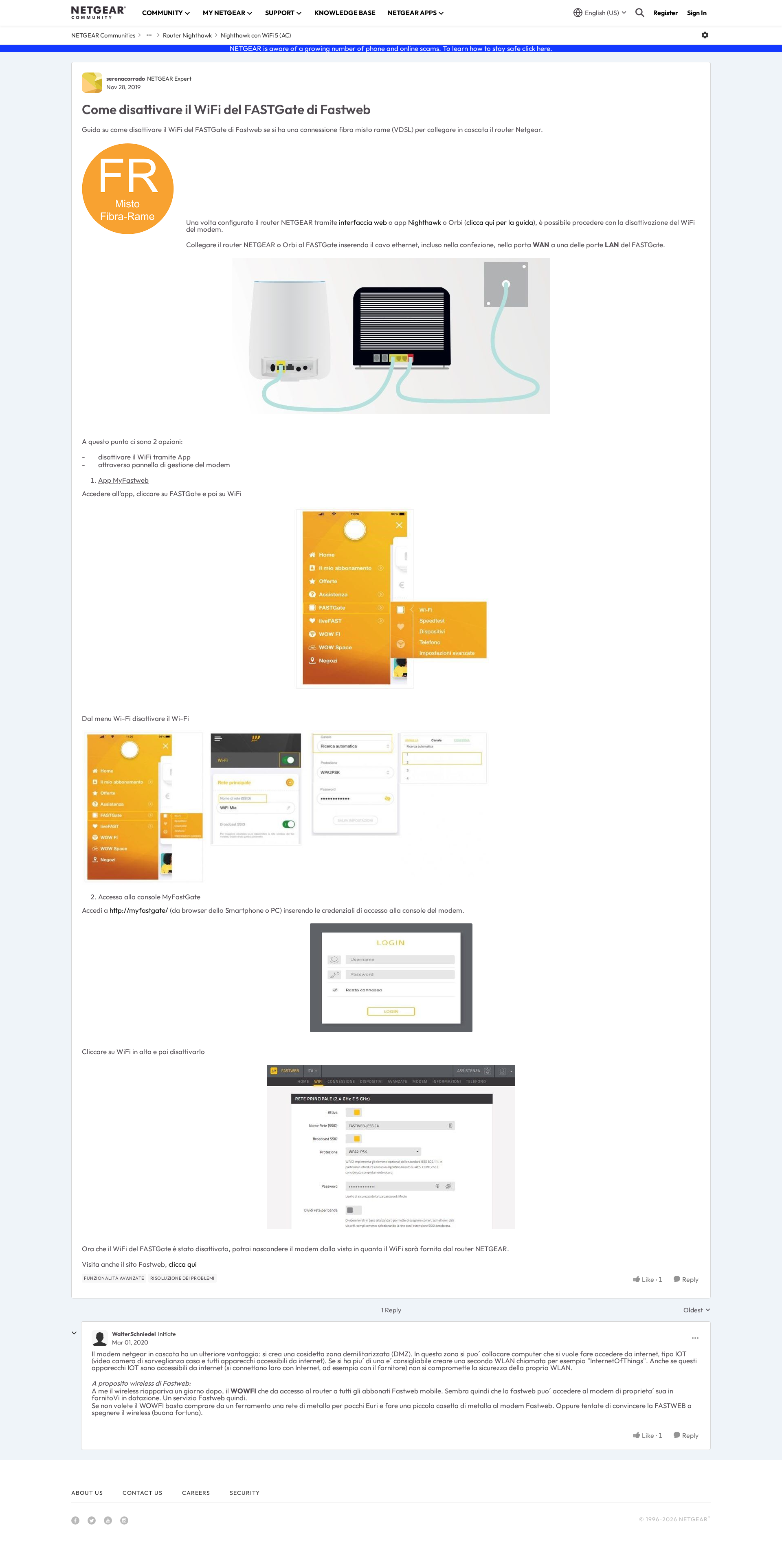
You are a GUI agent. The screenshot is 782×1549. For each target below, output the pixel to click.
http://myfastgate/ (139, 910)
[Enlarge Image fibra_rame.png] (128, 188)
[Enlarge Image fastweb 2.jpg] (285, 807)
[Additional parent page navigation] (149, 35)
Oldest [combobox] (697, 1310)
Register (665, 13)
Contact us (143, 1492)
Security (245, 1492)
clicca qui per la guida (499, 222)
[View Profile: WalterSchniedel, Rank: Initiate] (100, 1338)
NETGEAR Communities (103, 35)
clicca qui (183, 1264)
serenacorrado (125, 78)
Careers (196, 1492)
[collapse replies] (74, 1333)
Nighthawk (425, 222)
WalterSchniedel (134, 1334)
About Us (87, 1492)
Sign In (697, 13)
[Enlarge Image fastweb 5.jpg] (391, 1147)
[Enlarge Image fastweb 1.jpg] (391, 599)
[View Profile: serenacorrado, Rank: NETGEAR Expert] (92, 83)
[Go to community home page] (98, 12)
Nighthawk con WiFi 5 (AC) (256, 35)
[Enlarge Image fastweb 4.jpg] (391, 977)
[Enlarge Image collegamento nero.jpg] (391, 336)
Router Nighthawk (187, 35)
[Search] (640, 13)
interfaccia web (362, 222)
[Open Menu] (705, 35)
